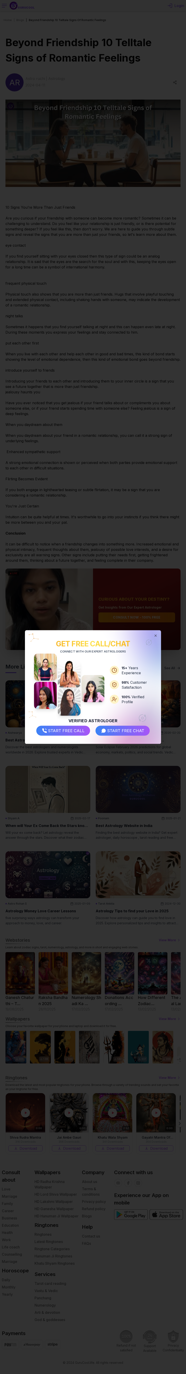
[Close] (155, 635)
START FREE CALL (66, 730)
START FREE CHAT (125, 730)
